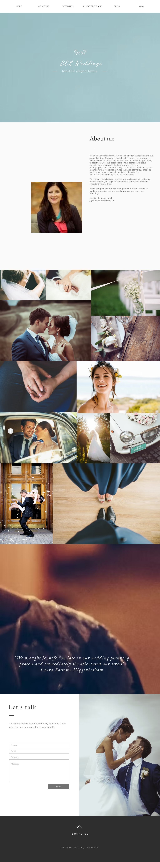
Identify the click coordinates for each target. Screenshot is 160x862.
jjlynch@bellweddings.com (102, 200)
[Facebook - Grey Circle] (10, 431)
